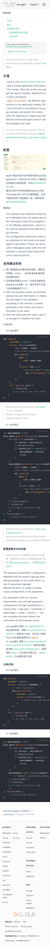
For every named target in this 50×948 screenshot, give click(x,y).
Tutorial (6, 12)
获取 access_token (18, 562)
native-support (29, 901)
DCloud (17, 922)
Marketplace (45, 833)
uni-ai (15, 833)
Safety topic (31, 852)
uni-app (21, 4)
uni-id (4, 857)
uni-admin (6, 890)
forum (28, 872)
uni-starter (6, 885)
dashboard (30, 876)
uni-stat (29, 843)
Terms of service (11, 926)
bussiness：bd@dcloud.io (29, 936)
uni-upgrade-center (7, 896)
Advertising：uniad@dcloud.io (17, 941)
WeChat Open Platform (32, 81)
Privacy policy (26, 926)
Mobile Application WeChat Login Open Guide (26, 135)
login (13, 652)
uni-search (6, 861)
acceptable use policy (13, 931)
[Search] (44, 4)
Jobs (24, 922)
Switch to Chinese (17, 51)
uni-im (5, 902)
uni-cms (16, 838)
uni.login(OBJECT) (34, 626)
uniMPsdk (6, 847)
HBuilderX (6, 833)
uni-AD (29, 838)
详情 (24, 288)
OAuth (42, 838)
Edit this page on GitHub (16, 811)
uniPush (5, 871)
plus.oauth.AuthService (25, 648)
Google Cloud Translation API (19, 46)
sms (3, 880)
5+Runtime (6, 852)
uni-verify (6, 876)
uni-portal (30, 847)
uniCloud (6, 843)
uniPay (5, 866)
